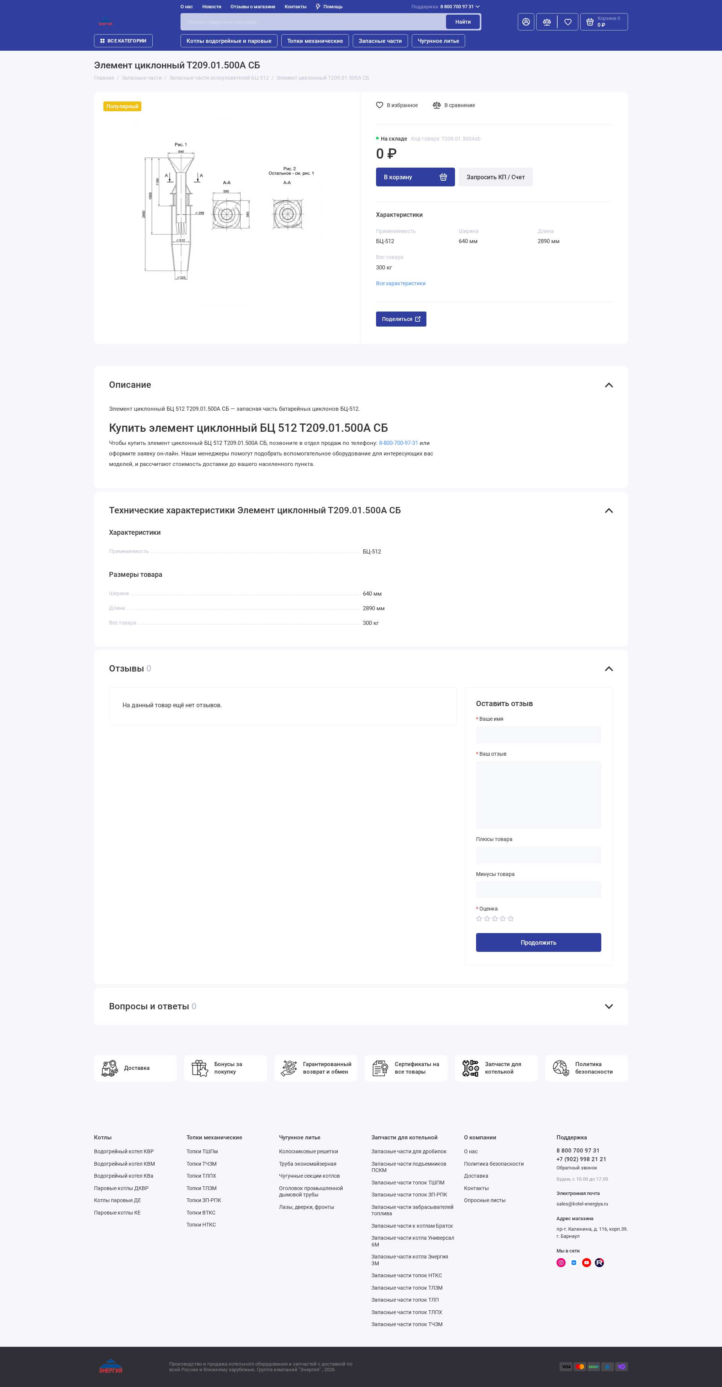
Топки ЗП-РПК (204, 1200)
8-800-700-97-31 (398, 443)
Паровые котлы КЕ (117, 1213)
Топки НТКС (201, 1225)
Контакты (295, 6)
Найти (463, 22)
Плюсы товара (494, 839)
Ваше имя (491, 719)
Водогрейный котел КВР (124, 1151)
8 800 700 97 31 (442, 6)
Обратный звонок (577, 1168)
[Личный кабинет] (526, 21)
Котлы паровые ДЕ (117, 1200)
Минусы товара (495, 874)
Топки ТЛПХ (201, 1176)
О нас (471, 1151)
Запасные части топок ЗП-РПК (409, 1195)
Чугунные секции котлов (309, 1176)
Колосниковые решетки (308, 1151)
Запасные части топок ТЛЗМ (407, 1288)
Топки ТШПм (202, 1151)
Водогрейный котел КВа (123, 1176)
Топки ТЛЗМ (202, 1188)
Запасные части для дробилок (409, 1151)
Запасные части (380, 41)
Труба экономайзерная (308, 1164)
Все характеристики (401, 283)
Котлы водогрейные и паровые (229, 41)
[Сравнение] (547, 21)
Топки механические (315, 41)
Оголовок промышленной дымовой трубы (311, 1191)
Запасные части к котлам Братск (412, 1226)
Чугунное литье (438, 41)
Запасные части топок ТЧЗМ (407, 1324)
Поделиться (397, 319)
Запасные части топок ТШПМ (408, 1183)
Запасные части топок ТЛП (405, 1300)
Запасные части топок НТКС (407, 1275)
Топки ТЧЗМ (202, 1164)
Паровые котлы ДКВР (121, 1188)
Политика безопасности (494, 1164)
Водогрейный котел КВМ (124, 1164)
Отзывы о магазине (253, 6)
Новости (211, 6)
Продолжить (539, 942)
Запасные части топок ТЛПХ (407, 1312)
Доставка (476, 1176)
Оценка (488, 909)
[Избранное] (568, 21)
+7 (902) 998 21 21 (582, 1159)
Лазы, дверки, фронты (306, 1207)
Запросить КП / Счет (496, 177)
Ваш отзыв (493, 754)
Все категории (127, 41)
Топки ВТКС (201, 1213)
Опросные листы (485, 1200)
